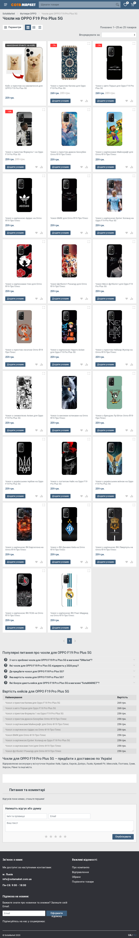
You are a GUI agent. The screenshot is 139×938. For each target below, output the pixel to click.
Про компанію (80, 867)
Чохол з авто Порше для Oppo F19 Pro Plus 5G (30, 708)
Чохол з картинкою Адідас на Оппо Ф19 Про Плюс (33, 729)
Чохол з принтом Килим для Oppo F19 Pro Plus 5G (32, 702)
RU (134, 935)
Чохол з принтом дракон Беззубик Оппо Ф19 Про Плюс (35, 719)
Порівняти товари (83, 881)
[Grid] (28, 27)
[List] (40, 27)
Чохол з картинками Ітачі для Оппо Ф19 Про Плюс (33, 745)
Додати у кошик (60, 100)
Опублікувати (123, 836)
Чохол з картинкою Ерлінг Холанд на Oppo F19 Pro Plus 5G (37, 740)
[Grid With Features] (34, 27)
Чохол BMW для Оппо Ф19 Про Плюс (25, 735)
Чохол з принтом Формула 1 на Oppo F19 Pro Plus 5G (34, 713)
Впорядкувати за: (89, 34)
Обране (76, 876)
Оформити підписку (57, 914)
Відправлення (80, 872)
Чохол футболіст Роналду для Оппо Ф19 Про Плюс (33, 751)
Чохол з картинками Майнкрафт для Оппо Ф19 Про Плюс (37, 724)
